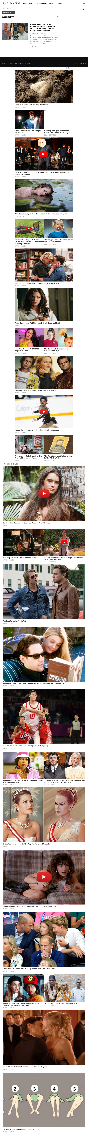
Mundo (31, 3)
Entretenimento (42, 3)
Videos (60, 3)
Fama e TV (52, 3)
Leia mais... (34, 46)
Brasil (25, 3)
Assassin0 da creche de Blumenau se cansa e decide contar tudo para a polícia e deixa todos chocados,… (42, 27)
